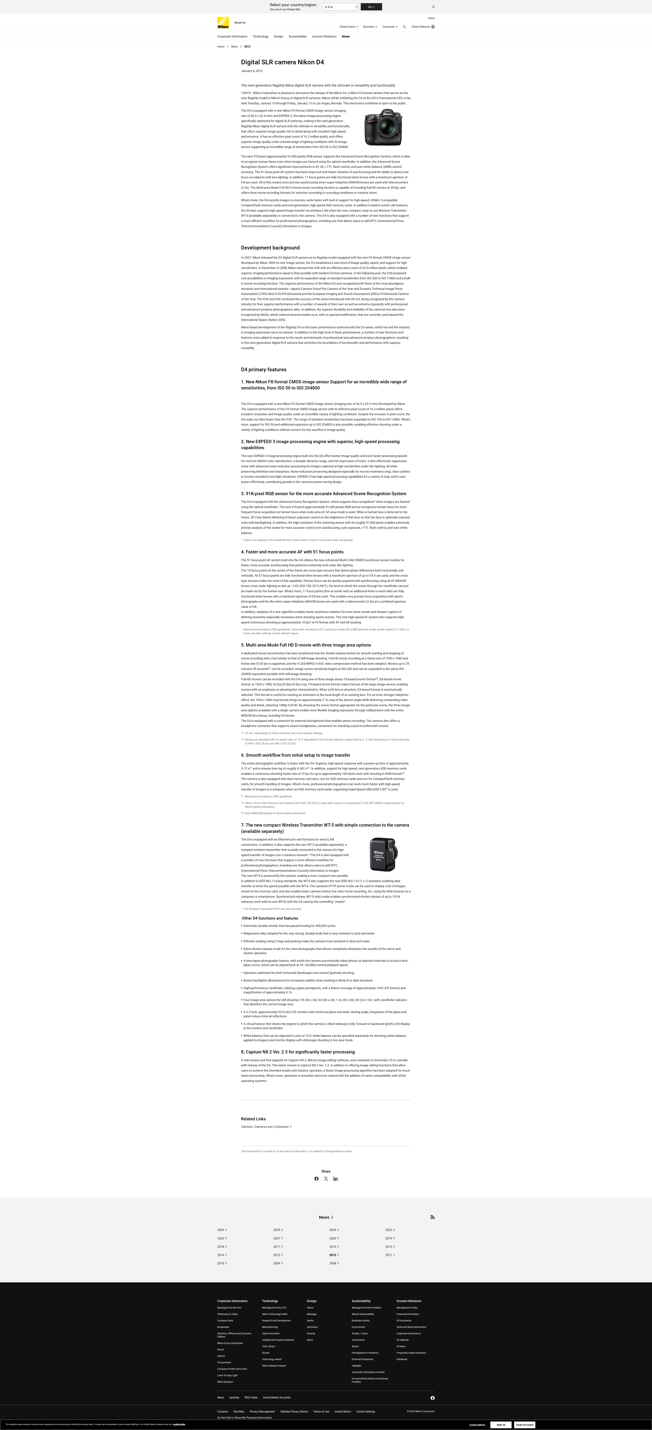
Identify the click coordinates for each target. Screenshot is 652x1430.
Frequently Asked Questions (411, 1352)
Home (220, 46)
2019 (388, 1238)
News (346, 36)
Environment (358, 1327)
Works (310, 1320)
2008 (332, 1263)
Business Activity (361, 1320)
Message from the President (366, 1307)
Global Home (347, 26)
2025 (276, 1230)
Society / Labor (360, 1333)
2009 (276, 1263)
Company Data (225, 1320)
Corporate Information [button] (232, 36)
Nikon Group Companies (230, 1343)
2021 (276, 1238)
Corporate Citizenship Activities (368, 1372)
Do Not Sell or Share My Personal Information (244, 1417)
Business (368, 26)
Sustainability (361, 1301)
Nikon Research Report (274, 1365)
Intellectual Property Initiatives (278, 1340)
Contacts (222, 1411)
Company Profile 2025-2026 (232, 1369)
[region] (326, 1424)
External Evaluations (362, 1359)
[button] (404, 27)
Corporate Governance (409, 1333)
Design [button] (278, 36)
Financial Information (408, 1314)
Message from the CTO (274, 1307)
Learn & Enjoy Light (227, 1375)
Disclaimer (402, 1359)
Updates (234, 1397)
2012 (332, 1255)
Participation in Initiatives (365, 1352)
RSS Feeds (251, 1397)
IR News (401, 1346)
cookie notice (179, 1424)
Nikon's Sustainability (363, 1314)
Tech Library (268, 1346)
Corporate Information (232, 1301)
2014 (220, 1255)
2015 (388, 1246)
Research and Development (276, 1320)
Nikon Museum (225, 1381)
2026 (220, 1230)
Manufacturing (270, 1327)
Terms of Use (321, 1411)
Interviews (312, 1327)
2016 (332, 1246)
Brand (220, 1349)
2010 (220, 1263)
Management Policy (407, 1307)
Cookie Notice (342, 1411)
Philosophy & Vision (227, 1314)
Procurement (224, 1362)
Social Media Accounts (277, 1397)
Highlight (356, 1365)
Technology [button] (260, 36)
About (310, 1307)
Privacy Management (262, 1411)
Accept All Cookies (524, 1425)
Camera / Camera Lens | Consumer (265, 1126)
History (221, 1356)
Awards (311, 1333)
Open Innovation (271, 1333)
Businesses (223, 1327)
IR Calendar (403, 1340)
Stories (265, 1352)
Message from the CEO (229, 1307)
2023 (388, 1230)
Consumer (388, 26)
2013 (276, 1255)
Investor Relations (409, 1301)
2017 (276, 1246)
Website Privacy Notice (294, 1411)
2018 (220, 1246)
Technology (270, 1301)
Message (311, 1314)
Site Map (238, 1411)
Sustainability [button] (298, 36)
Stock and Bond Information (411, 1327)
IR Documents (404, 1320)
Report (355, 1346)
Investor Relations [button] (324, 36)
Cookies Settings (477, 1425)
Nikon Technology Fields (274, 1314)
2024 (332, 1230)
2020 (332, 1238)
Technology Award (272, 1359)
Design (311, 1301)
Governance (358, 1340)
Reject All (501, 1425)
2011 (388, 1255)
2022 (220, 1238)
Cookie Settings (365, 1411)
